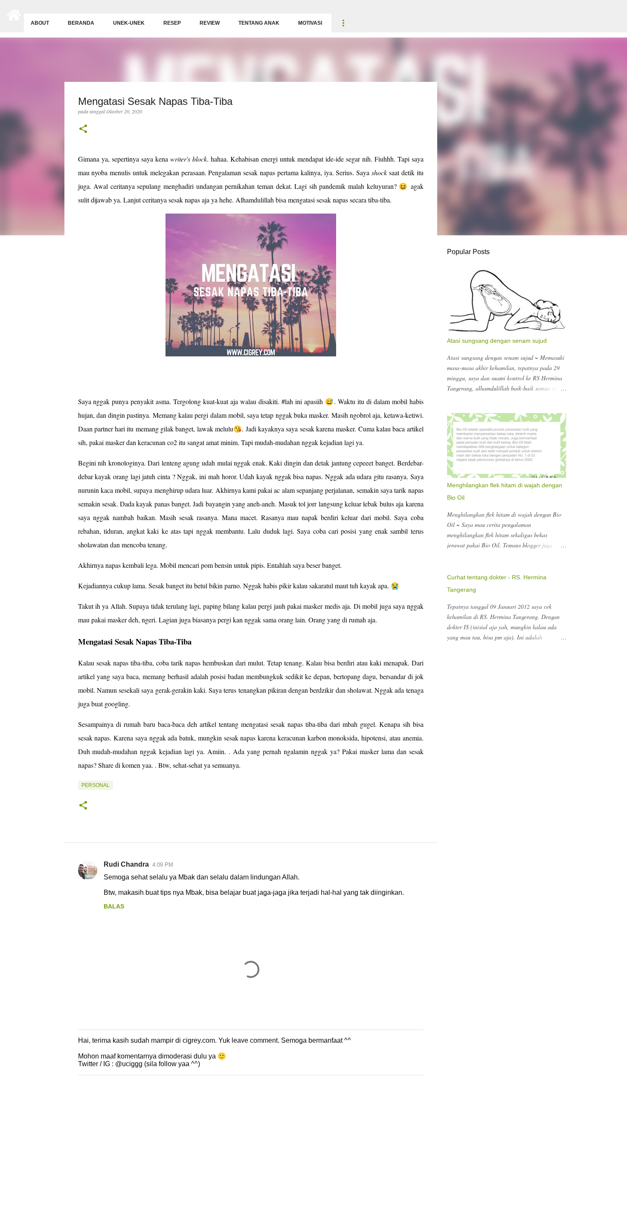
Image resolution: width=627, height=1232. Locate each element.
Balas (114, 906)
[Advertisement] (256, 1165)
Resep (172, 23)
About (40, 23)
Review (210, 23)
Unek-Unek (129, 23)
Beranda (81, 23)
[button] (83, 129)
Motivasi (310, 23)
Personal (95, 785)
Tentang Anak (258, 23)
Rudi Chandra (126, 864)
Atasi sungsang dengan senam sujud (497, 340)
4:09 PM (162, 865)
